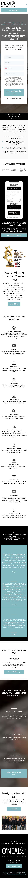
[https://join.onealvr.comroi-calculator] (14, 200)
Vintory (11, 872)
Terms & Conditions (11, 98)
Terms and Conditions (12, 874)
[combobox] (6, 68)
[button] (26, 4)
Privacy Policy (18, 98)
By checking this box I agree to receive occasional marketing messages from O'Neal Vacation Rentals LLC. (14, 84)
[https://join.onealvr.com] (8, 4)
